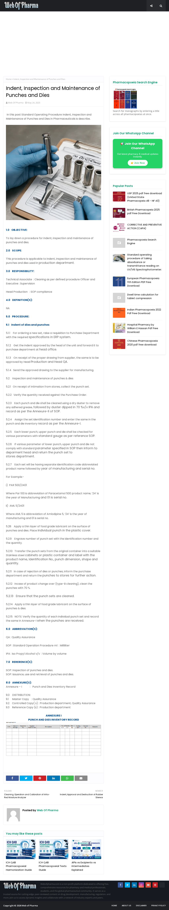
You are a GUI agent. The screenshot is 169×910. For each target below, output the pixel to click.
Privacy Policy (158, 905)
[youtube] (148, 885)
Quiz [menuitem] (155, 14)
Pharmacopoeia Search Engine (141, 241)
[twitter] (127, 885)
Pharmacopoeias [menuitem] (75, 14)
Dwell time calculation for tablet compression (142, 296)
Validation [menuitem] (124, 14)
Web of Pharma (30, 905)
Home (9, 79)
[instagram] (141, 885)
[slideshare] (162, 885)
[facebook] (120, 885)
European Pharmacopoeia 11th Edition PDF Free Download (143, 281)
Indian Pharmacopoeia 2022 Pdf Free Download (144, 311)
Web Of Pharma (15, 102)
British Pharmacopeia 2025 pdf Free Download (143, 211)
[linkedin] (134, 885)
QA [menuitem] (47, 14)
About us (126, 905)
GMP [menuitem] (110, 14)
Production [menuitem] (32, 14)
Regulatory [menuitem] (141, 14)
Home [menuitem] (9, 14)
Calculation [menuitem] (96, 14)
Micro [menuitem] (57, 14)
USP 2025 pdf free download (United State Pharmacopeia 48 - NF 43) (144, 197)
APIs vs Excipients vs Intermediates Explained (84, 866)
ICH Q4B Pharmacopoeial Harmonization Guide (19, 866)
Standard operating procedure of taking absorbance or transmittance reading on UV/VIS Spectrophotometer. (144, 262)
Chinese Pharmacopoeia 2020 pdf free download (142, 342)
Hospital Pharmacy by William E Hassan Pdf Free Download (142, 328)
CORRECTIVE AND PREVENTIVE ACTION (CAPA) (144, 226)
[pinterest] (155, 885)
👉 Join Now (138, 163)
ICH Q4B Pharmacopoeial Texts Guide (53, 866)
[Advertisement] (84, 48)
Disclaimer (141, 905)
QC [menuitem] (19, 14)
